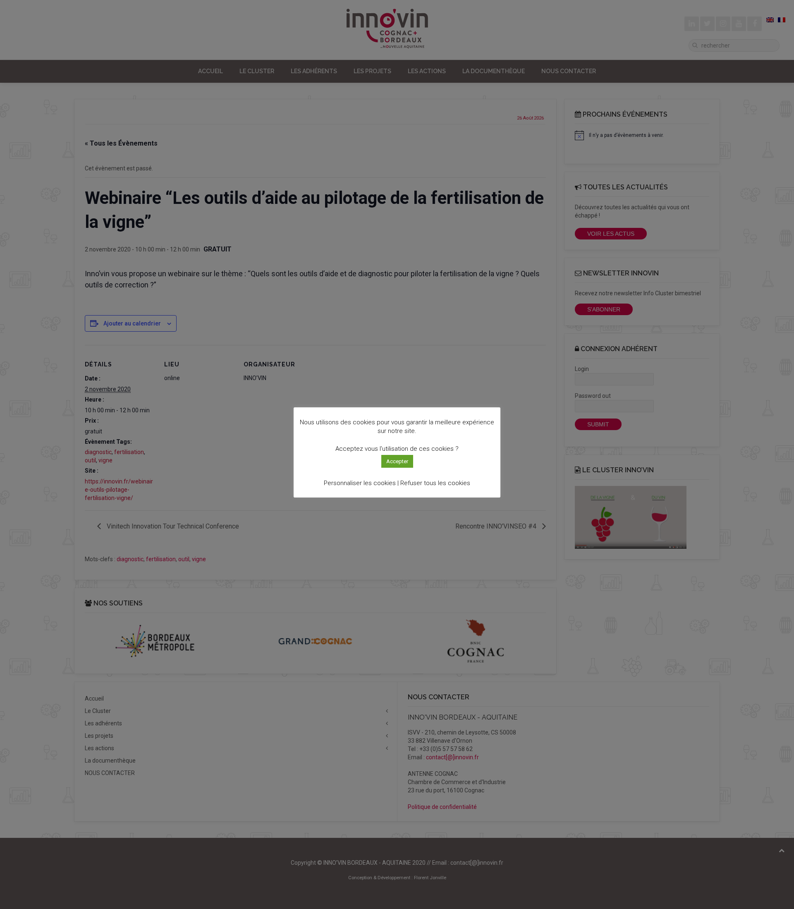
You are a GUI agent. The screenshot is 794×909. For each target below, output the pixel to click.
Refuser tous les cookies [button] (435, 483)
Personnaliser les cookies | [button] (361, 483)
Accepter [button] (397, 461)
